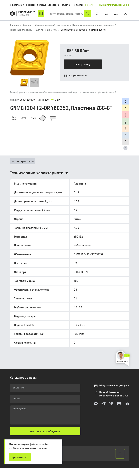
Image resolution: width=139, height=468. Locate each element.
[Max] (96, 403)
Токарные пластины (21, 29)
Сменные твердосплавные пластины (93, 25)
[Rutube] (119, 403)
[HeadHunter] (127, 403)
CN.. (55, 29)
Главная (14, 25)
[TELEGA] (104, 403)
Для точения (43, 29)
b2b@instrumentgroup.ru (114, 385)
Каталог (27, 25)
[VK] (111, 403)
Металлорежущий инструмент (52, 25)
